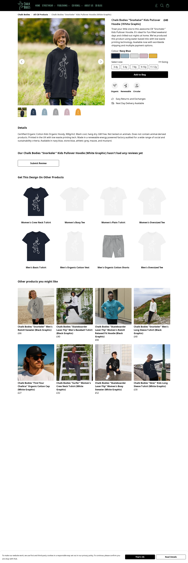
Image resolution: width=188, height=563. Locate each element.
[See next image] (100, 61)
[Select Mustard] (153, 56)
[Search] (162, 5)
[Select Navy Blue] (115, 56)
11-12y (153, 66)
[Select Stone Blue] (125, 56)
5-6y (125, 66)
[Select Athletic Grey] (134, 56)
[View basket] (167, 5)
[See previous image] (22, 61)
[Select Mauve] (144, 56)
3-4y (116, 66)
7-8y (134, 66)
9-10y (143, 66)
